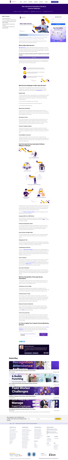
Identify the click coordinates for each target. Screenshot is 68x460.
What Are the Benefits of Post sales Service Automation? (8, 25)
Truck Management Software (26, 439)
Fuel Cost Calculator (24, 447)
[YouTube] (54, 455)
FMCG (10, 443)
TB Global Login (56, 446)
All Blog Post (35, 353)
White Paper (36, 445)
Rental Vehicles (12, 439)
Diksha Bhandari (19, 11)
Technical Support (24, 446)
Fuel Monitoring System (25, 438)
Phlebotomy (11, 442)
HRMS (44, 219)
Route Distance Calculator (37, 434)
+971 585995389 (49, 439)
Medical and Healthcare (13, 435)
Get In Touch (34, 57)
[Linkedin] (21, 341)
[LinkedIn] (51, 455)
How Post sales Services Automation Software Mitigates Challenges (9, 22)
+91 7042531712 (49, 438)
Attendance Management (37, 431)
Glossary (35, 444)
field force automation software (29, 211)
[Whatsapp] (19, 341)
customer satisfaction (32, 262)
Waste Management (12, 438)
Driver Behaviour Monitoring (25, 434)
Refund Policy (28, 458)
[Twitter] (22, 341)
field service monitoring (28, 249)
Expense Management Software (38, 435)
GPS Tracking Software (25, 435)
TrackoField (21, 329)
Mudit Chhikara (12, 410)
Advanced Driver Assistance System (26, 430)
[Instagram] (49, 455)
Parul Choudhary (12, 397)
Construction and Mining (13, 434)
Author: (15, 11)
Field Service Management (37, 430)
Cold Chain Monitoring (25, 443)
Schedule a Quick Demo (43, 334)
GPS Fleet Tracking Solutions (25, 431)
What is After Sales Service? (6, 18)
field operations (39, 90)
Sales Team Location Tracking (13, 431)
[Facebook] (24, 341)
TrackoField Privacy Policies (14, 458)
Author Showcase (28, 353)
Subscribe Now (58, 24)
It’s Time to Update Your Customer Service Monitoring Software (8, 27)
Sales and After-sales (12, 430)
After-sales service (22, 47)
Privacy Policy (20, 458)
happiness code (28, 263)
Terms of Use (24, 458)
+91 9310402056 (56, 438)
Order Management (36, 438)
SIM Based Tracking (24, 442)
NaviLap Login (55, 447)
